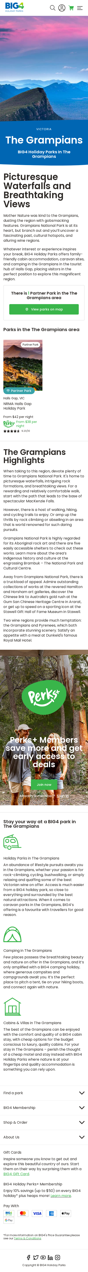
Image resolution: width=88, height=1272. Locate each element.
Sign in (63, 795)
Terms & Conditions (27, 1238)
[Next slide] (37, 367)
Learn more (61, 1195)
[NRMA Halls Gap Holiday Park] (22, 365)
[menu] (80, 8)
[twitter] (36, 1257)
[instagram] (57, 1257)
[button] (37, 390)
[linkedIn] (50, 1257)
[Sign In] (61, 8)
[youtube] (43, 1257)
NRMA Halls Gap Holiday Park (17, 406)
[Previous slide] (8, 367)
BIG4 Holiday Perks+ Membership (32, 1184)
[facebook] (28, 1257)
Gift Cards (12, 1152)
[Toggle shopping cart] (71, 8)
